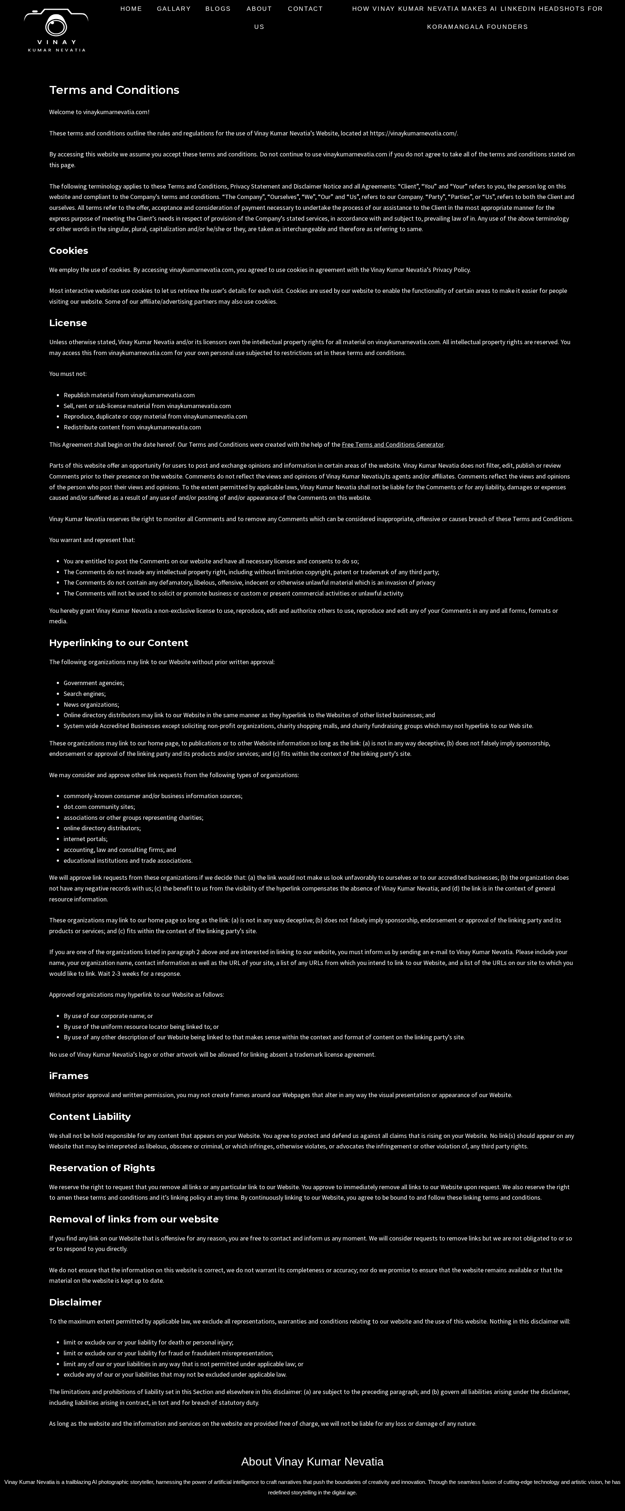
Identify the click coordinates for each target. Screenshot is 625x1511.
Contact (305, 8)
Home (131, 8)
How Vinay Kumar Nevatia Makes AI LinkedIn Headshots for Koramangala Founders (478, 17)
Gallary (174, 8)
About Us (259, 17)
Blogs (218, 8)
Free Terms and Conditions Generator (392, 444)
